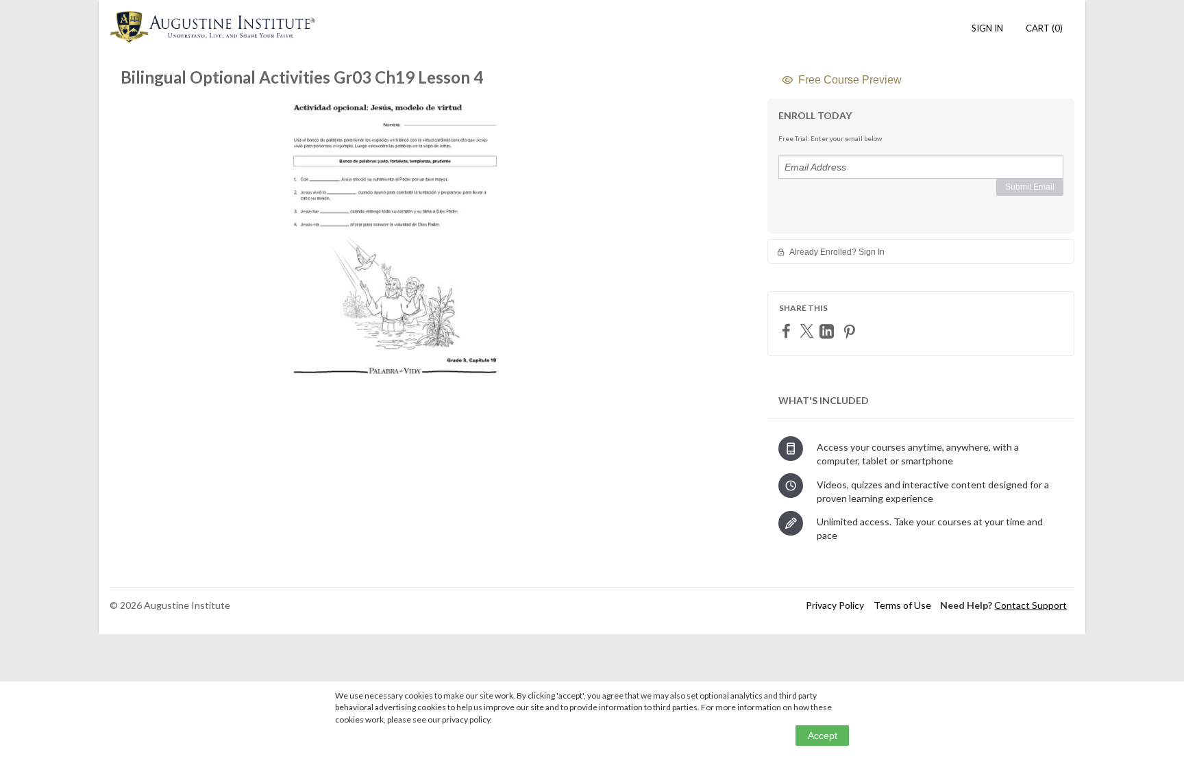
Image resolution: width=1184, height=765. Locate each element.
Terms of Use (902, 605)
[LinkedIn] (828, 331)
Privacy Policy (835, 605)
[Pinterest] (851, 331)
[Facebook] (788, 330)
